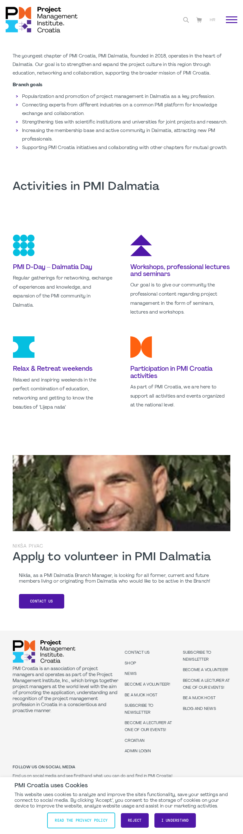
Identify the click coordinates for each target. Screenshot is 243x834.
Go (228, 27)
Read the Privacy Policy (81, 820)
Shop (130, 663)
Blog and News (199, 709)
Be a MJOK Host (141, 695)
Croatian (135, 741)
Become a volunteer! (147, 685)
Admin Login (138, 751)
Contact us (41, 601)
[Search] (186, 20)
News (131, 674)
